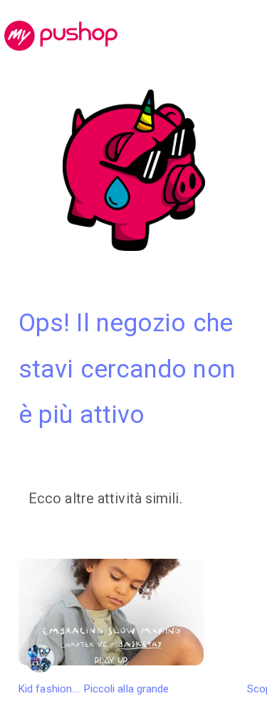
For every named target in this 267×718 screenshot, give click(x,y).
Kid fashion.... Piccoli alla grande (94, 688)
